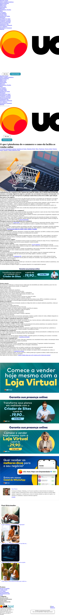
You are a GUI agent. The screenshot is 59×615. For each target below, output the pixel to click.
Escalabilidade (3, 13)
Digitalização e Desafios (5, 9)
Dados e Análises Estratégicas (7, 2)
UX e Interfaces (3, 26)
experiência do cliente (19, 351)
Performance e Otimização (6, 25)
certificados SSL (17, 256)
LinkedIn (13, 497)
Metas (1, 11)
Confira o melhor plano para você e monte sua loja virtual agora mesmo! (34, 355)
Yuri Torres (17, 150)
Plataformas (2, 17)
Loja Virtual (2, 591)
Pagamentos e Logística (5, 20)
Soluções (6, 150)
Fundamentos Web (4, 24)
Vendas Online (3, 14)
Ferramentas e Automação (6, 27)
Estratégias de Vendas (5, 16)
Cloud (1, 595)
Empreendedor (3, 7)
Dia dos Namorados (24, 219)
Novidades (2, 604)
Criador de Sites (3, 589)
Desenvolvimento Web (5, 22)
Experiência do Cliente (5, 18)
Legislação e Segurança (5, 21)
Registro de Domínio (4, 588)
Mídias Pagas (3, 5)
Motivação (2, 8)
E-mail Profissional (4, 592)
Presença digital (48, 149)
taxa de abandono (36, 244)
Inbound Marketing (4, 3)
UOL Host (6, 74)
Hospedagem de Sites (5, 593)
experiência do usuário (24, 337)
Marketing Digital (4, 0)
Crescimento (3, 12)
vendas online (16, 222)
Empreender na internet (10, 149)
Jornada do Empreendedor (6, 599)
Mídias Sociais (3, 4)
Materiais (2, 29)
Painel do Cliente (15, 74)
